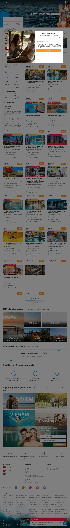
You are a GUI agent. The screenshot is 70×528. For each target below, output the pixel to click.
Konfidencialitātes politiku (45, 46)
